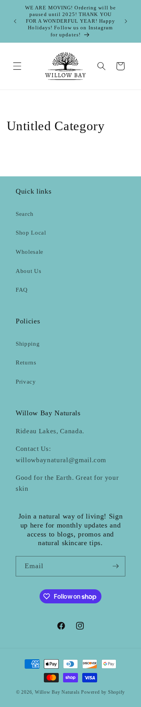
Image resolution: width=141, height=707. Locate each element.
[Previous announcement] (15, 21)
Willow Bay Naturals (57, 692)
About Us (28, 270)
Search (25, 213)
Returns (26, 362)
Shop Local (31, 232)
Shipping (28, 343)
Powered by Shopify (103, 692)
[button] (17, 66)
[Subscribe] (115, 566)
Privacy (26, 381)
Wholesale (29, 251)
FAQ (22, 289)
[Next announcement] (126, 21)
